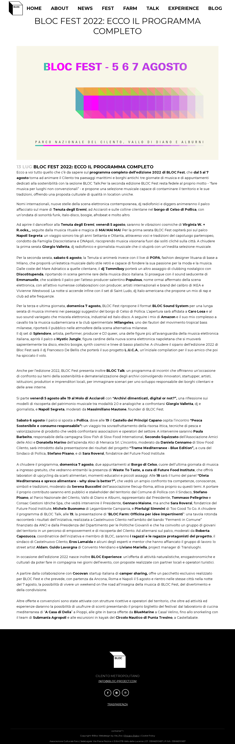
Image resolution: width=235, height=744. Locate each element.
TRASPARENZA (117, 704)
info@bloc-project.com (117, 681)
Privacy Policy (131, 735)
